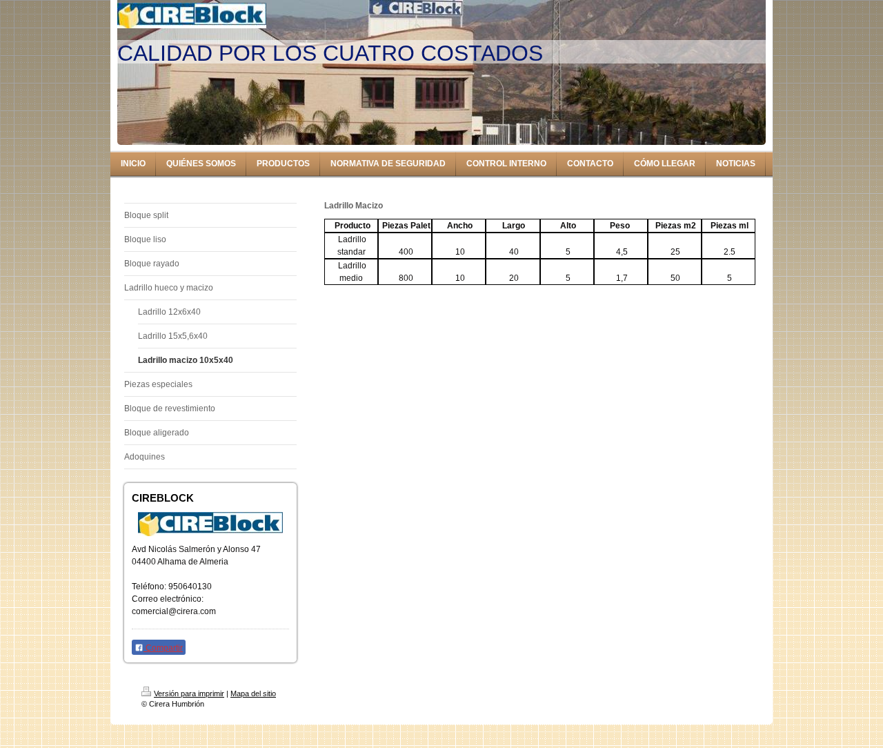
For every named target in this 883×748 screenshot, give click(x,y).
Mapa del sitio (253, 693)
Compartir (163, 648)
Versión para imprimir (189, 693)
